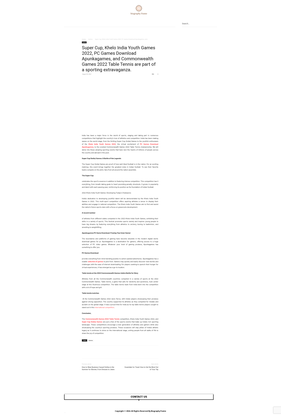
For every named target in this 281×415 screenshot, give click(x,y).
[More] (104, 79)
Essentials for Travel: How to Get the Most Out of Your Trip (141, 368)
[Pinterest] (94, 79)
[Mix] (99, 79)
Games (90, 39)
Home (84, 39)
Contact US (139, 396)
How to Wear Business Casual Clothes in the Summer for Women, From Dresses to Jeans (98, 368)
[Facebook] (84, 79)
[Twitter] (89, 79)
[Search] (216, 23)
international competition (104, 307)
